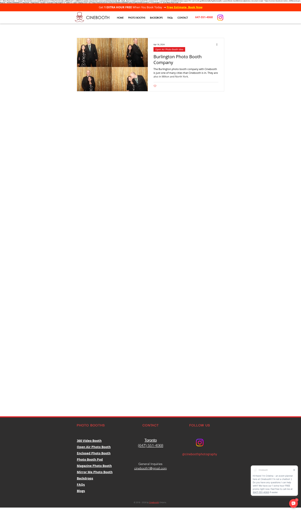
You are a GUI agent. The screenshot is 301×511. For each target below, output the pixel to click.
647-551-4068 (204, 17)
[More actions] (218, 44)
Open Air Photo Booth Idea (169, 49)
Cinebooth (154, 502)
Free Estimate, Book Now (184, 7)
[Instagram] (220, 18)
